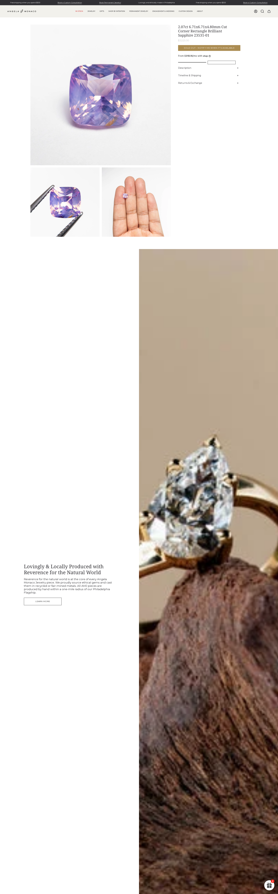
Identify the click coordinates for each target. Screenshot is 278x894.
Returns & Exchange (190, 83)
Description (184, 68)
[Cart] (269, 11)
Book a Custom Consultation (70, 2)
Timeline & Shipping (189, 75)
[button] (91, 11)
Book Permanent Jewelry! (110, 2)
